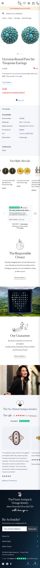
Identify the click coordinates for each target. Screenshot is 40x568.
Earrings (17, 18)
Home (4, 18)
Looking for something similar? (13, 92)
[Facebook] (10, 563)
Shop (10, 18)
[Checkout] (33, 3)
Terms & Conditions (8, 554)
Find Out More (19, 277)
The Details (6, 82)
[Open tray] (29, 3)
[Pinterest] (7, 563)
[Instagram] (3, 563)
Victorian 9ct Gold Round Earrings (23, 181)
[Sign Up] (24, 3)
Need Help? (6, 541)
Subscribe (32, 529)
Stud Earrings (26, 18)
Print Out (21, 100)
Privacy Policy (24, 552)
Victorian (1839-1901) (26, 133)
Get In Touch (7, 546)
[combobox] (20, 13)
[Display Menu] (2, 3)
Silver (21, 122)
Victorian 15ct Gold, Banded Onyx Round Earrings (8, 182)
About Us (5, 536)
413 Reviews (33, 415)
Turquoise (26, 122)
